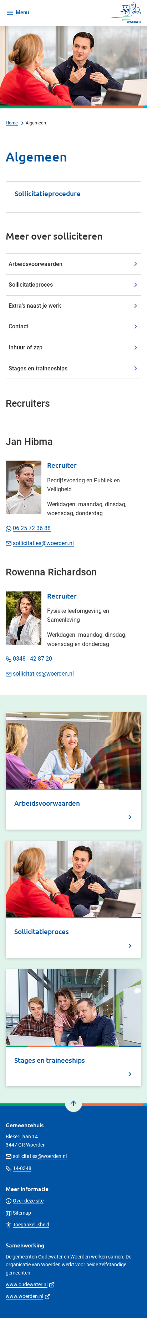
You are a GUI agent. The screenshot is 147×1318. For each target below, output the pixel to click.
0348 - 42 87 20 (32, 658)
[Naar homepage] (88, 13)
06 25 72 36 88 (32, 528)
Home (12, 122)
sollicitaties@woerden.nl (43, 543)
